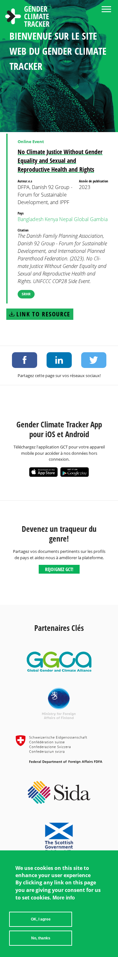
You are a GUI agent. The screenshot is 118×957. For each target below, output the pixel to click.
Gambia (99, 219)
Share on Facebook (24, 360)
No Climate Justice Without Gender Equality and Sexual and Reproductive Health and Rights (60, 160)
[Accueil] (27, 17)
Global (81, 219)
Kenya (51, 219)
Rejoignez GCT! (59, 569)
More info (64, 897)
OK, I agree (41, 919)
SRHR (26, 294)
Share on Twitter (93, 360)
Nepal (66, 219)
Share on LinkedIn (59, 360)
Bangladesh (30, 219)
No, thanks (40, 938)
